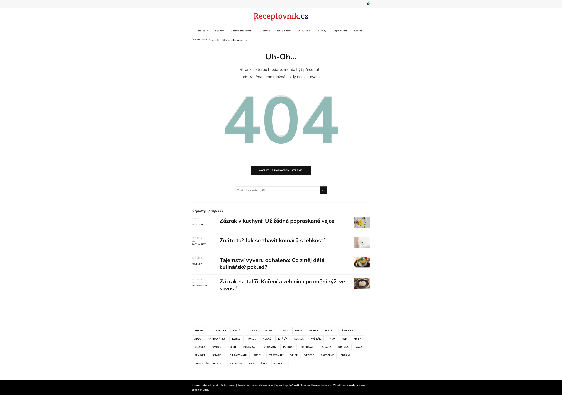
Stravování (304, 30)
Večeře (309, 355)
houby (313, 330)
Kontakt (359, 30)
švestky (280, 363)
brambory (202, 330)
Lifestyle (265, 30)
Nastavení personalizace (252, 385)
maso (331, 338)
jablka (330, 330)
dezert (269, 330)
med (344, 338)
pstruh (288, 346)
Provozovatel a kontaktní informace (213, 385)
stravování (238, 355)
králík (282, 338)
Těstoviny (276, 355)
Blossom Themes (309, 385)
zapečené (327, 355)
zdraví (345, 355)
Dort (299, 330)
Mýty (357, 338)
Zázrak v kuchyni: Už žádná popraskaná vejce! (278, 221)
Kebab (236, 338)
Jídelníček (348, 330)
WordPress (339, 385)
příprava (306, 346)
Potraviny (269, 346)
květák (316, 338)
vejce (294, 355)
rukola (343, 346)
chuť (236, 330)
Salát (359, 346)
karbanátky (217, 338)
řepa (264, 363)
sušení (257, 355)
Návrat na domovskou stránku (281, 170)
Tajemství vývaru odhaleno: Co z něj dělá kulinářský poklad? (272, 263)
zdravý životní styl (209, 363)
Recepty (203, 30)
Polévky (197, 264)
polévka (249, 346)
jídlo (198, 338)
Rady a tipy (284, 30)
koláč (267, 338)
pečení (232, 346)
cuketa (252, 330)
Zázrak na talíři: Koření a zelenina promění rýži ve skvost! (282, 285)
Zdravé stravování (241, 30)
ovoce (216, 346)
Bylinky (219, 30)
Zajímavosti (340, 30)
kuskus (299, 338)
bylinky (221, 330)
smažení (217, 355)
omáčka (200, 346)
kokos (251, 338)
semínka (200, 355)
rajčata (326, 346)
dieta (284, 330)
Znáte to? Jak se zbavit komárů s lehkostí (272, 240)
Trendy (322, 30)
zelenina (236, 363)
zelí (251, 363)
